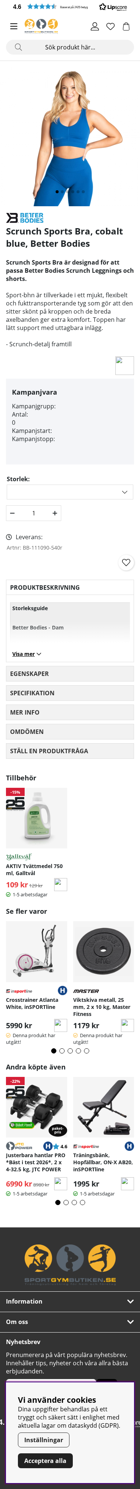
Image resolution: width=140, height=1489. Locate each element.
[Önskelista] (110, 26)
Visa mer (23, 653)
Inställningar (43, 1440)
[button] (70, 6)
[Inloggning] (95, 26)
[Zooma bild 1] (70, 136)
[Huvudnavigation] (14, 26)
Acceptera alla (45, 1461)
